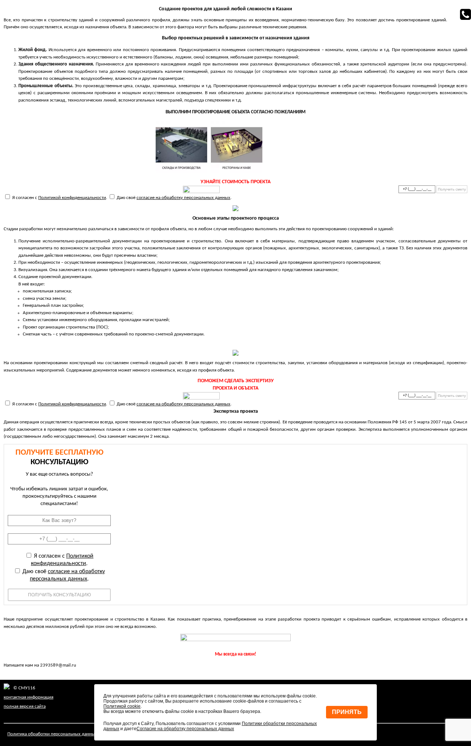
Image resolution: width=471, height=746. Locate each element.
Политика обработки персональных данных (52, 734)
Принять (347, 712)
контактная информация (28, 697)
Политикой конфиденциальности (72, 197)
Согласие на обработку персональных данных (185, 728)
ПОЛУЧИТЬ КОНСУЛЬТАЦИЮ (59, 594)
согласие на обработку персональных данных (183, 197)
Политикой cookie (122, 706)
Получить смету (452, 189)
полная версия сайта (25, 706)
